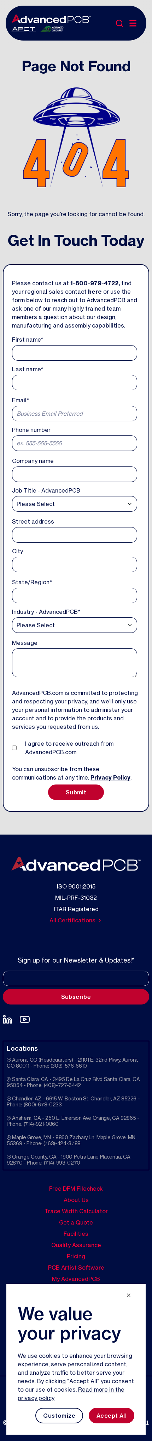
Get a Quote (76, 1222)
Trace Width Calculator (76, 1211)
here (95, 291)
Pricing (76, 1256)
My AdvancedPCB (76, 1278)
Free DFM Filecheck (76, 1188)
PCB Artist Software (76, 1267)
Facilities (76, 1233)
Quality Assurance (76, 1244)
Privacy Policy (110, 777)
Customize (59, 1415)
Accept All (112, 1415)
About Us (76, 1199)
